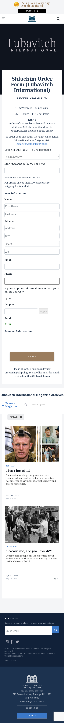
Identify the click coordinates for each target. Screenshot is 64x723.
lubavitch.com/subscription (32, 143)
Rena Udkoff (13, 576)
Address (9, 221)
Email (8, 259)
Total (7, 318)
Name (8, 199)
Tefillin (10, 466)
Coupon (9, 304)
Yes (9, 298)
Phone (8, 273)
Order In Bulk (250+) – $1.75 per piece (27, 149)
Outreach (11, 546)
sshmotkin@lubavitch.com (35, 376)
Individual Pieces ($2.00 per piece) (25, 163)
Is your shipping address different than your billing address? (31, 290)
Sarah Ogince (13, 495)
